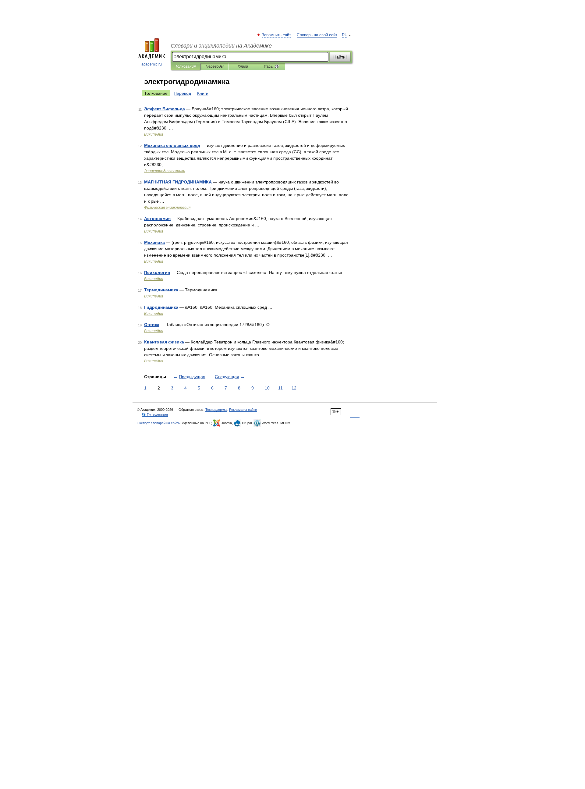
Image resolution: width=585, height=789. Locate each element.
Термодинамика (161, 289)
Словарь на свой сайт (317, 35)
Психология (157, 272)
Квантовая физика (164, 341)
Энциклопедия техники (164, 171)
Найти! (340, 57)
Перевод (182, 93)
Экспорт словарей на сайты (158, 423)
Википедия (153, 134)
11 (280, 388)
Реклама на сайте (243, 409)
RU (344, 35)
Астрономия (157, 218)
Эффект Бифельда (164, 108)
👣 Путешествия (155, 414)
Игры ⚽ (271, 66)
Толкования (185, 66)
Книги (243, 66)
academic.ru (151, 64)
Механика (154, 242)
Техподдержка (216, 409)
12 (294, 388)
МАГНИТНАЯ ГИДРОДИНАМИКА (178, 181)
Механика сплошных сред (172, 145)
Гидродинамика (161, 307)
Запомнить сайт (276, 35)
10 (267, 388)
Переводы (215, 66)
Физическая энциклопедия (167, 207)
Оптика (151, 324)
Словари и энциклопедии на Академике (221, 46)
